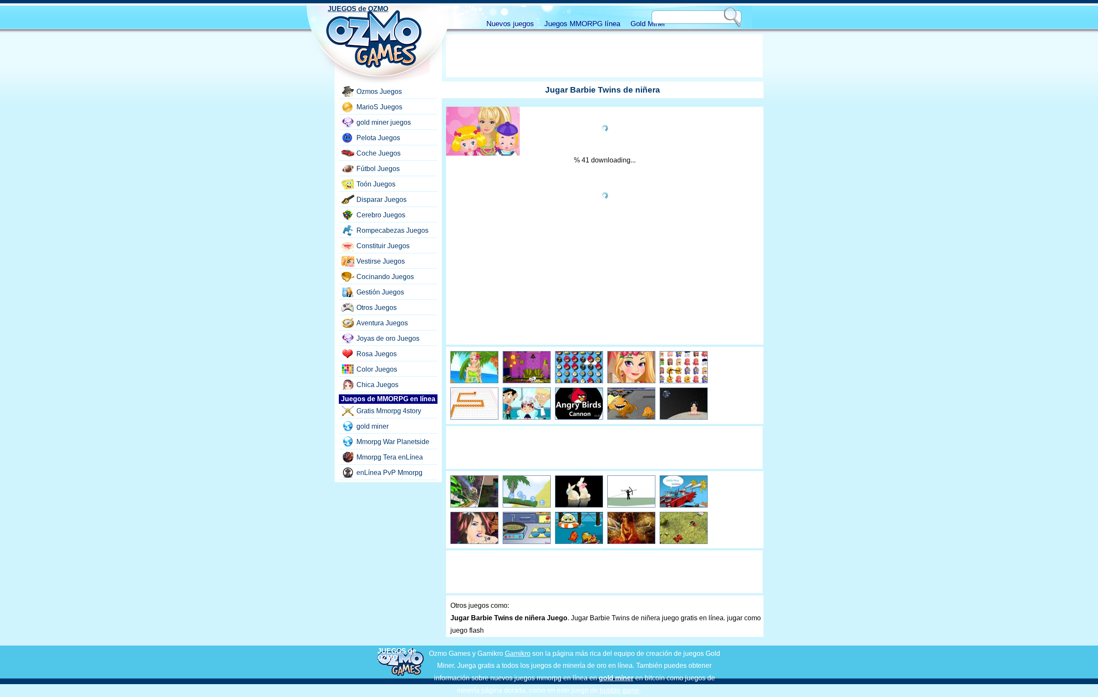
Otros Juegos (376, 307)
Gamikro (518, 653)
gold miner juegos (383, 122)
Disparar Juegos (381, 199)
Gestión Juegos (380, 292)
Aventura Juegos (382, 323)
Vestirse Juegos (380, 261)
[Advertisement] (604, 55)
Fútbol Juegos (378, 168)
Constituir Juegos (383, 245)
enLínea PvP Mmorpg (389, 472)
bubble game (619, 690)
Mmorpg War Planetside (392, 441)
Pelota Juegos (378, 137)
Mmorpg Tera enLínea (389, 457)
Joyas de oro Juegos (387, 338)
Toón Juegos (375, 184)
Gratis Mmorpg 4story (388, 411)
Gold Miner (648, 24)
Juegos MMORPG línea (582, 24)
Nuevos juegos (510, 24)
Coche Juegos (378, 153)
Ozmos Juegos (379, 91)
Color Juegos (376, 369)
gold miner (372, 426)
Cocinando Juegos (385, 276)
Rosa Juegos (376, 354)
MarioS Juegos (379, 107)
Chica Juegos (377, 384)
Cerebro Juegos (380, 215)
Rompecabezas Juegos (392, 230)
